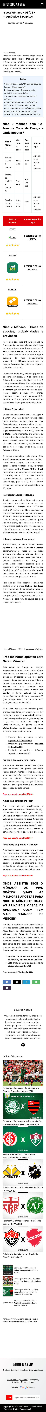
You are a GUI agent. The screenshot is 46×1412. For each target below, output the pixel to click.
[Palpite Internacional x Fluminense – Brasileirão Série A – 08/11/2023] (23, 1139)
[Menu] (42, 4)
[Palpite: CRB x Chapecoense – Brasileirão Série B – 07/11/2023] (23, 1205)
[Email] (7, 988)
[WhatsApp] (36, 982)
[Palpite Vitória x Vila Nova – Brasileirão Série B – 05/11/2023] (23, 1239)
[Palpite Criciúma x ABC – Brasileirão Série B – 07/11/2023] (23, 1172)
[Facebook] (7, 982)
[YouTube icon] (23, 1045)
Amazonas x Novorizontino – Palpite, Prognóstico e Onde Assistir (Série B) (25, 1303)
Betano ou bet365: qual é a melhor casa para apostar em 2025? (26, 1270)
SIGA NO (16, 1387)
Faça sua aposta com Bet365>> (18, 875)
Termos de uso (27, 1382)
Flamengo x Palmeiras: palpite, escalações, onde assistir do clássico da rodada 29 (26, 1292)
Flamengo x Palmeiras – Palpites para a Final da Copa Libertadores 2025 (27, 1281)
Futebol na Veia (9, 1319)
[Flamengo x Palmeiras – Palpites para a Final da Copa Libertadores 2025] (23, 1073)
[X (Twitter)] (17, 982)
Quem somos (13, 1380)
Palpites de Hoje (24, 1319)
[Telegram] (26, 982)
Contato (23, 1380)
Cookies (15, 1382)
